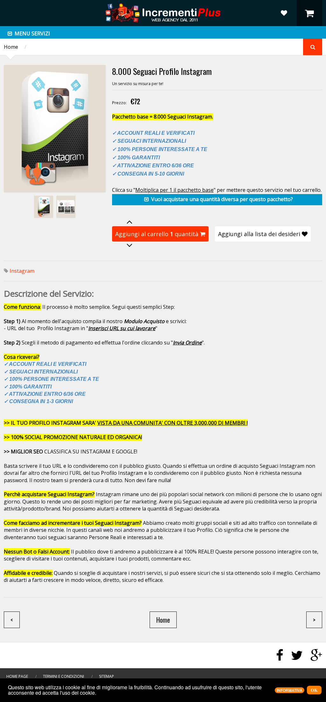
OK (314, 690)
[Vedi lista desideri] (284, 13)
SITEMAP (106, 676)
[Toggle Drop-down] (10, 33)
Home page (17, 676)
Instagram (22, 270)
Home (11, 46)
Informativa (289, 690)
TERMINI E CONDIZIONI (63, 676)
